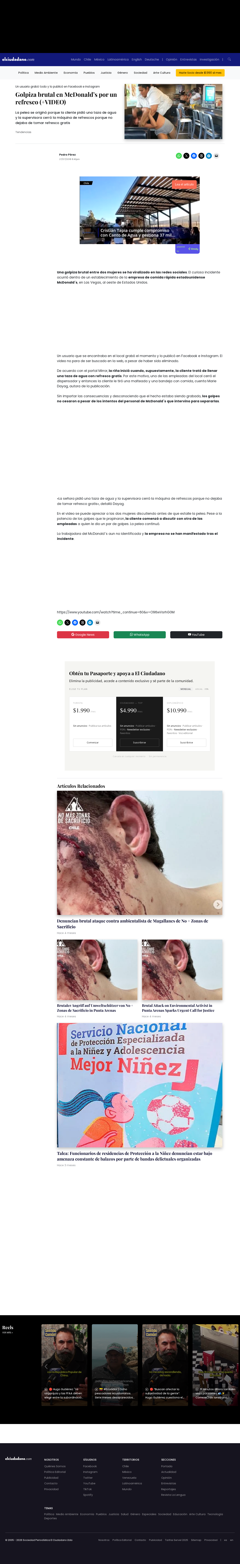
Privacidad (51, 1489)
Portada (166, 1466)
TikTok (87, 1489)
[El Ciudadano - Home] (18, 59)
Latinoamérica (118, 59)
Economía (71, 73)
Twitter (88, 1478)
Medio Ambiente (46, 73)
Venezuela (129, 1478)
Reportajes (168, 1489)
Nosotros (104, 1540)
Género (122, 73)
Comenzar (93, 742)
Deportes (50, 1518)
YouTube (198, 635)
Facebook (90, 1466)
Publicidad (51, 1478)
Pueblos (89, 73)
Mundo (76, 59)
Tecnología (215, 1514)
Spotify (88, 1495)
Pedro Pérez (67, 155)
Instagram (90, 1472)
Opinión (171, 59)
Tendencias (23, 132)
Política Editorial (55, 1472)
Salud (124, 1514)
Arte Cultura (161, 73)
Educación (180, 1514)
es (225, 1540)
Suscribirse (139, 742)
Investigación (209, 59)
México (99, 59)
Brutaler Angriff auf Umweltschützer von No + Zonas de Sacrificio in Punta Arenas (95, 1008)
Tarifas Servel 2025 (176, 1540)
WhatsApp (141, 635)
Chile (87, 59)
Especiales (149, 1514)
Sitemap (196, 1540)
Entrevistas (188, 59)
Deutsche (152, 59)
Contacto (51, 1483)
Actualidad (168, 1472)
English (137, 59)
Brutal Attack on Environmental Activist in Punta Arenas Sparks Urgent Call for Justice (178, 1008)
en (231, 1540)
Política (23, 73)
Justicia (106, 73)
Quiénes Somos (55, 1466)
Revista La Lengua (173, 1495)
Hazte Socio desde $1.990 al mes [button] (200, 73)
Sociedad (140, 73)
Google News (84, 635)
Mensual (186, 689)
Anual (201, 689)
